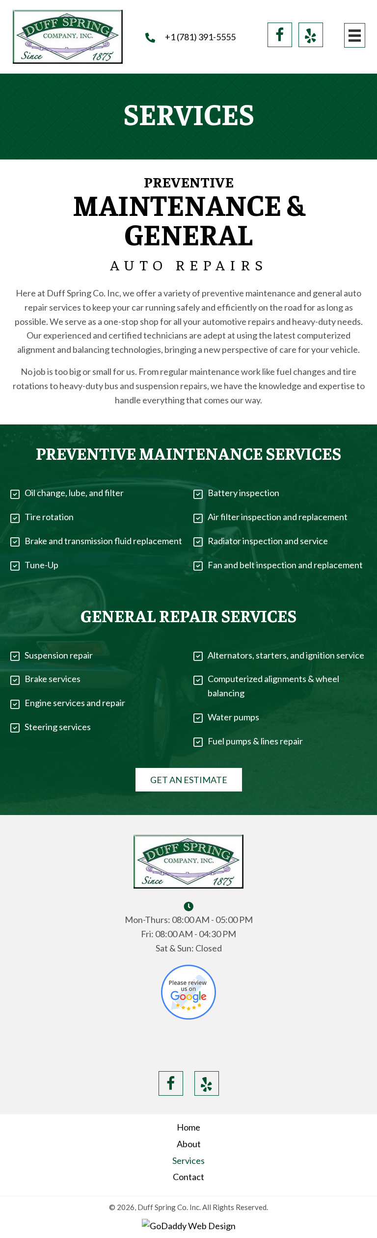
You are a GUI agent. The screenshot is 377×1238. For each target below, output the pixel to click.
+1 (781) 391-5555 (200, 36)
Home (188, 1127)
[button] (280, 35)
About (189, 1143)
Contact (188, 1176)
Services (188, 1160)
